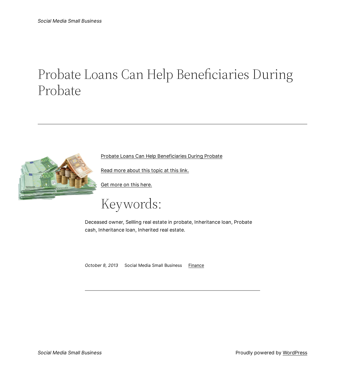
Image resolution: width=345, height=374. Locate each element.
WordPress (295, 352)
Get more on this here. (126, 184)
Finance (196, 265)
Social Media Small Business (70, 21)
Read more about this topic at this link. (145, 170)
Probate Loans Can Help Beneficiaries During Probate (161, 156)
